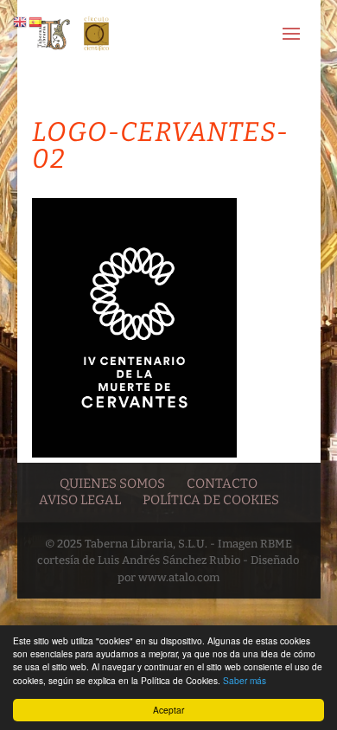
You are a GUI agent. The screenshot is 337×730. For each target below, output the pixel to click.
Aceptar (168, 709)
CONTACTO (222, 483)
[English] (21, 21)
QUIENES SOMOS (112, 483)
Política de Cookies (211, 500)
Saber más (244, 680)
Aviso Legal (80, 500)
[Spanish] (36, 21)
